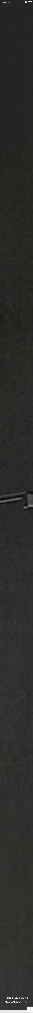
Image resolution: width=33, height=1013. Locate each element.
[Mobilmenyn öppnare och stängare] (30, 2)
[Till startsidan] (6, 2)
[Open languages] (26, 2)
